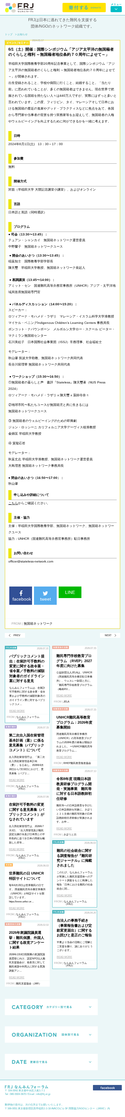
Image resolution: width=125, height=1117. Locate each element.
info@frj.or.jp (43, 1094)
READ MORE (17, 711)
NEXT (108, 635)
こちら (13, 503)
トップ (9, 34)
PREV (16, 635)
